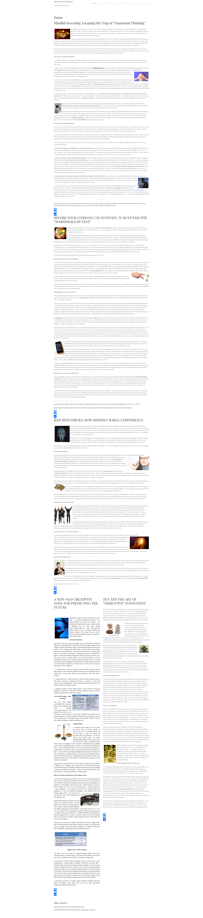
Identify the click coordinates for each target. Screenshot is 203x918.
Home (94, 3)
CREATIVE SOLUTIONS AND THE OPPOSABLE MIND (69, 907)
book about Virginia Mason (126, 789)
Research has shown (85, 148)
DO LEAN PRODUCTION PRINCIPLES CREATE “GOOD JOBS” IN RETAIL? (75, 910)
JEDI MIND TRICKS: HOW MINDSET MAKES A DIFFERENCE (98, 420)
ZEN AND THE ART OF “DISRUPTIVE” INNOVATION (124, 601)
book (74, 29)
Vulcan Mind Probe (142, 578)
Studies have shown (78, 72)
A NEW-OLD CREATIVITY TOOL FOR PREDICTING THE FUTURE (76, 603)
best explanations (109, 471)
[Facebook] (101, 209)
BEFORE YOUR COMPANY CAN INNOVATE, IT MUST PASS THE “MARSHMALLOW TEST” (100, 219)
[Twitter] (101, 212)
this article (108, 203)
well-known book (71, 787)
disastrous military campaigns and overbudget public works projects (81, 106)
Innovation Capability (109, 3)
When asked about (96, 271)
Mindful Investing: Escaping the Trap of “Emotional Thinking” (100, 23)
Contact (146, 3)
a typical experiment (99, 84)
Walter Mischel (106, 228)
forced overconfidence (80, 120)
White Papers (137, 3)
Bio (99, 3)
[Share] (101, 214)
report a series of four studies (78, 160)
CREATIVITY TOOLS (124, 3)
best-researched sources (60, 70)
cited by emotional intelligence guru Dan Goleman (129, 166)
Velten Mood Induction (114, 578)
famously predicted (84, 765)
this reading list (99, 205)
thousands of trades (87, 98)
